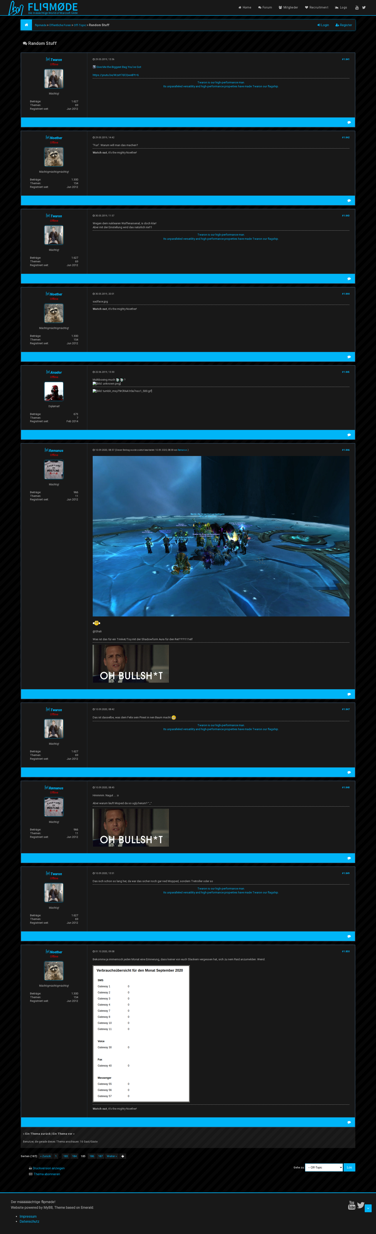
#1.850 (345, 951)
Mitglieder (291, 7)
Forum (267, 7)
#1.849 (345, 873)
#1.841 (345, 59)
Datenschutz (29, 1221)
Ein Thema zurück (37, 1133)
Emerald (87, 1207)
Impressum (28, 1216)
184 (74, 1156)
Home (247, 7)
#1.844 (345, 293)
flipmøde (40, 25)
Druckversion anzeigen (49, 1168)
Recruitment (319, 7)
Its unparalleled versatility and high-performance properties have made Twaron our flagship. (221, 86)
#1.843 (345, 215)
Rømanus (182, 450)
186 (91, 1156)
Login (324, 25)
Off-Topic (80, 25)
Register (345, 25)
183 (65, 1156)
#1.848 (345, 787)
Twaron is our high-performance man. (221, 82)
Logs (343, 7)
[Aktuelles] (364, 7)
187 (100, 1156)
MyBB (48, 1207)
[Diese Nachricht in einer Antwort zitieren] (349, 122)
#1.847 (345, 709)
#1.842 (345, 137)
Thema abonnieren (47, 1174)
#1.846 (345, 450)
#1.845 (345, 372)
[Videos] (355, 7)
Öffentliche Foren (60, 25)
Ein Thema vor (62, 1133)
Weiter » (112, 1156)
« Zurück (45, 1156)
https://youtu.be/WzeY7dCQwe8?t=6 (116, 75)
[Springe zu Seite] (122, 1156)
